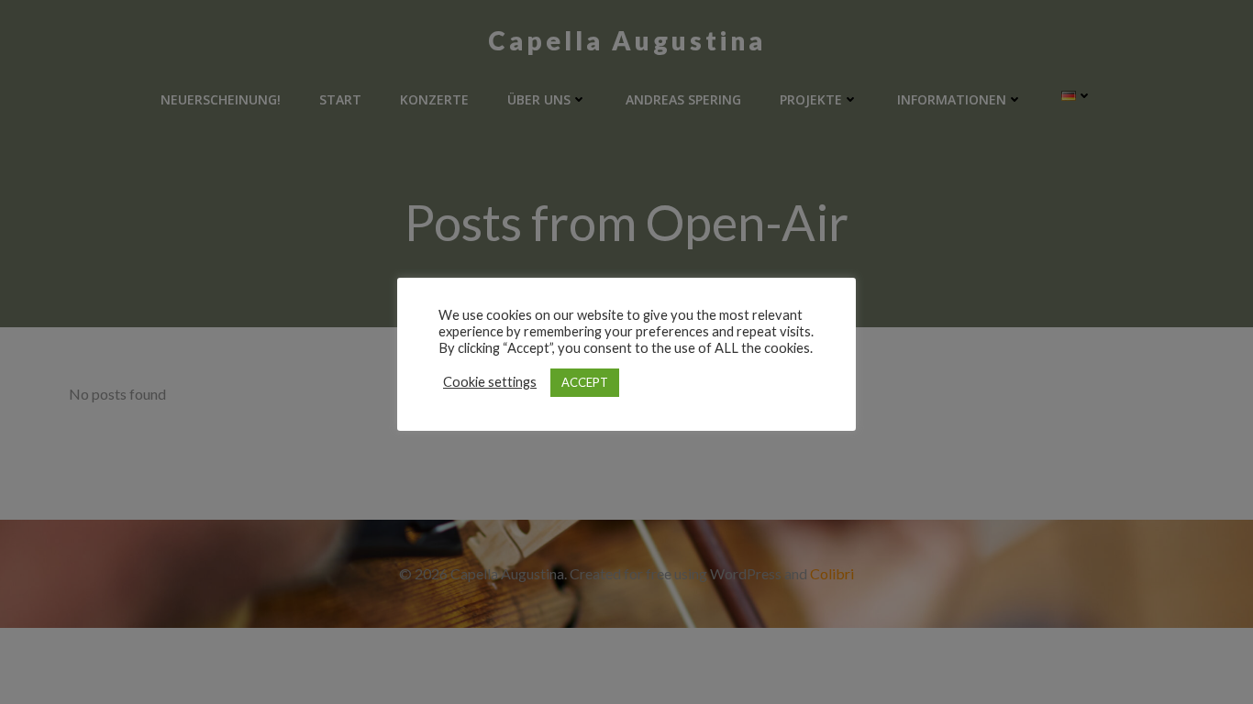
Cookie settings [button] (490, 382)
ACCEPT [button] (584, 382)
